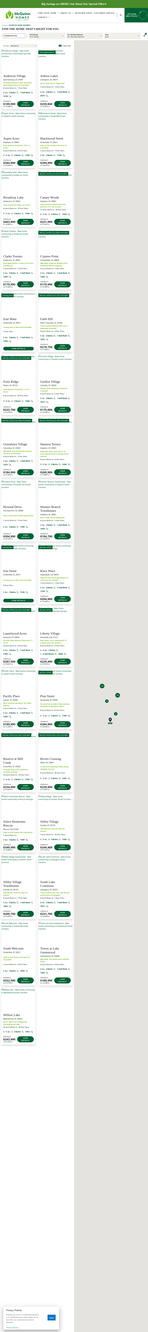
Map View (67, 46)
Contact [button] (43, 17)
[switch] (60, 46)
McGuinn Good (83, 13)
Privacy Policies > (12, 1328)
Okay (51, 1318)
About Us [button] (66, 13)
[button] (121, 15)
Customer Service (104, 13)
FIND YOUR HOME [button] (47, 13)
